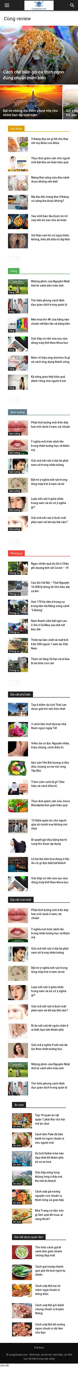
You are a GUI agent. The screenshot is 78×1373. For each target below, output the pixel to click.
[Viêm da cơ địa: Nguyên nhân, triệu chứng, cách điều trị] (18, 748)
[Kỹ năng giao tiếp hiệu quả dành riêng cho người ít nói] (18, 382)
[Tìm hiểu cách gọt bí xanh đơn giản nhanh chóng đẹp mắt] (22, 1252)
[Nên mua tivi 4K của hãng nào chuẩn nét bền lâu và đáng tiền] (18, 325)
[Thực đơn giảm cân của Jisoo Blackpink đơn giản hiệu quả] (18, 806)
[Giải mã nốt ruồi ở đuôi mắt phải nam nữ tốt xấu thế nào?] (18, 523)
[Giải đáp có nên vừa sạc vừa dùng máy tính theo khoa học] (18, 344)
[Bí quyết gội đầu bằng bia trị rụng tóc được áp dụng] (18, 845)
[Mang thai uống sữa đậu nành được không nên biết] (18, 183)
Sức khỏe (16, 128)
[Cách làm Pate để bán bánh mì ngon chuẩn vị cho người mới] (22, 1139)
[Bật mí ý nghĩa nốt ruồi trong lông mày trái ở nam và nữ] (18, 485)
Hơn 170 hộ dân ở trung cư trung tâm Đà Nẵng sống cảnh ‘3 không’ (50, 606)
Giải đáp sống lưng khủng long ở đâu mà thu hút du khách (48, 1176)
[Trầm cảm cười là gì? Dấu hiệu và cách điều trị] (18, 787)
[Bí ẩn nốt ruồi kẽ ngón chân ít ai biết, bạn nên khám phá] (18, 1031)
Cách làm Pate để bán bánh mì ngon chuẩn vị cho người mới (49, 1138)
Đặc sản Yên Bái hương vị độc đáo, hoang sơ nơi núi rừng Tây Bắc (50, 766)
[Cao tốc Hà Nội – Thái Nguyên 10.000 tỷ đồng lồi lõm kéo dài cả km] (18, 588)
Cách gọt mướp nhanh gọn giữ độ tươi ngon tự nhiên (50, 1270)
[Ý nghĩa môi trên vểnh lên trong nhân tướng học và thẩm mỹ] (18, 447)
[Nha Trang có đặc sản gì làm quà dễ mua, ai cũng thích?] (22, 1216)
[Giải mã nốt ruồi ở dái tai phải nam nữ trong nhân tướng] (18, 466)
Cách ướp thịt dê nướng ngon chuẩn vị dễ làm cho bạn (50, 1328)
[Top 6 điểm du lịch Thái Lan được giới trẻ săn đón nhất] (18, 709)
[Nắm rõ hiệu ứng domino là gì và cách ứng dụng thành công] (18, 363)
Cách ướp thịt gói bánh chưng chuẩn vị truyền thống (49, 1309)
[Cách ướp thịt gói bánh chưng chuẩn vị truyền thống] (22, 1310)
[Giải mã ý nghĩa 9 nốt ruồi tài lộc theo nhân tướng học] (18, 1050)
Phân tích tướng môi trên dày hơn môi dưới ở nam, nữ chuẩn (49, 914)
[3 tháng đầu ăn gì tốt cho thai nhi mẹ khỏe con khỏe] (18, 144)
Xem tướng (14, 433)
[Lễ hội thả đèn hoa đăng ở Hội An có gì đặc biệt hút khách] (18, 864)
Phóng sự (14, 573)
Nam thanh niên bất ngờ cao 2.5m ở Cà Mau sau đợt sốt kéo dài (49, 625)
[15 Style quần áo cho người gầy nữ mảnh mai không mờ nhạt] (18, 825)
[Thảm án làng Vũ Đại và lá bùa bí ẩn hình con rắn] (18, 664)
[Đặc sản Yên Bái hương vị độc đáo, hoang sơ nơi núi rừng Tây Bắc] (18, 768)
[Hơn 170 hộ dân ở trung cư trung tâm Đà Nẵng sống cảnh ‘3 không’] (18, 607)
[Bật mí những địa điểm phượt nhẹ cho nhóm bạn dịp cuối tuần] (31, 108)
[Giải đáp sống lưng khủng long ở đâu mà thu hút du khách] (22, 1177)
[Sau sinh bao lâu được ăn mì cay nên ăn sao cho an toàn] (18, 221)
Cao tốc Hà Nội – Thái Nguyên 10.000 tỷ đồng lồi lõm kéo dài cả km (50, 587)
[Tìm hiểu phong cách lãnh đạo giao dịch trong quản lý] (18, 305)
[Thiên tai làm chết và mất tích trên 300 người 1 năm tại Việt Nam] (18, 645)
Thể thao (39, 1347)
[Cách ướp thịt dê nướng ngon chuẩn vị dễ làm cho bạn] (22, 1330)
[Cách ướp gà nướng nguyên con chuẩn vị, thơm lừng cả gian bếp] (22, 1197)
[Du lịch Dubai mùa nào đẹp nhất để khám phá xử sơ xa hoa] (22, 1158)
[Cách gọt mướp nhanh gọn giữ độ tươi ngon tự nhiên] (22, 1272)
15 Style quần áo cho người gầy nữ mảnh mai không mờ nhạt (49, 824)
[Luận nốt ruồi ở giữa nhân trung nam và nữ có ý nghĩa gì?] (18, 504)
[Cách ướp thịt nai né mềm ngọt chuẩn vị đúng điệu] (22, 1290)
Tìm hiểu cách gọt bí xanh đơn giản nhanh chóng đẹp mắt (48, 1251)
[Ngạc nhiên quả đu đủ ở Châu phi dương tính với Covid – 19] (18, 568)
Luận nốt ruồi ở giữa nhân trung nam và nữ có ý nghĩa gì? (48, 503)
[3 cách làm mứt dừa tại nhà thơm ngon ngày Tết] (18, 729)
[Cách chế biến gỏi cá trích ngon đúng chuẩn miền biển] (39, 55)
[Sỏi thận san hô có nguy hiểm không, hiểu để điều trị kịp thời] (18, 240)
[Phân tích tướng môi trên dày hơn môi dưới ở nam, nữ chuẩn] (18, 428)
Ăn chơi (17, 1126)
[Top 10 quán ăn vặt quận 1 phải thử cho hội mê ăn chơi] (22, 1120)
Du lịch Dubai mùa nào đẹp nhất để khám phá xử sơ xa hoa (49, 1157)
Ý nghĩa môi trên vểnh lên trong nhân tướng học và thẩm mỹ (50, 446)
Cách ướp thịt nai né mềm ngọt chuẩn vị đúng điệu (47, 1289)
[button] (72, 5)
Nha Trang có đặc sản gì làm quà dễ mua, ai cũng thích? (49, 1215)
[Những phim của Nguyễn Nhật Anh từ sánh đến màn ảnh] (18, 286)
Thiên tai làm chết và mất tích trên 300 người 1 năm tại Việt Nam (49, 644)
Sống (11, 292)
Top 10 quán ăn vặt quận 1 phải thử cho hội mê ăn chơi (50, 1119)
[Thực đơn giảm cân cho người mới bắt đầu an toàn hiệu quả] (18, 163)
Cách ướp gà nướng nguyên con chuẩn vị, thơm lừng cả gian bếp (49, 1196)
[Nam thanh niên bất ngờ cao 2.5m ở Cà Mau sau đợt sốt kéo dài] (18, 626)
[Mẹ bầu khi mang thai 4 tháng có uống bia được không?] (18, 202)
